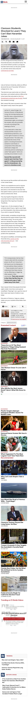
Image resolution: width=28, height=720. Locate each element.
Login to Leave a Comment (14, 618)
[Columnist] (5, 313)
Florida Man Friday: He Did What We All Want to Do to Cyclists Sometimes (13, 570)
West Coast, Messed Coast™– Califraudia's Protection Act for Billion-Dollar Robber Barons (14, 687)
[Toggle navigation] (25, 1)
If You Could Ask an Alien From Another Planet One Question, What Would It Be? (14, 680)
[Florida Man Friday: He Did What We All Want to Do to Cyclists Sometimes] (14, 559)
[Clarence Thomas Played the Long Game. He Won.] (14, 513)
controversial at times (7, 70)
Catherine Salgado (6, 596)
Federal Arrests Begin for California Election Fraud (10, 594)
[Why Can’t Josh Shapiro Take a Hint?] (14, 467)
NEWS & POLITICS (11, 322)
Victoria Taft (4, 548)
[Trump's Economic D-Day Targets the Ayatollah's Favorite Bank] (14, 536)
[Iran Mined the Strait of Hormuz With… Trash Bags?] (14, 490)
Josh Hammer (4, 525)
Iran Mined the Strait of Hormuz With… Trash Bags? (13, 500)
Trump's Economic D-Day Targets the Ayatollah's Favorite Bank (13, 546)
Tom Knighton (5, 39)
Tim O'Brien (4, 480)
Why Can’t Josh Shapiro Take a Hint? (12, 477)
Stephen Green (5, 503)
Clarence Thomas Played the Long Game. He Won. (12, 523)
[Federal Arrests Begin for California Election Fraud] (14, 584)
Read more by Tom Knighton (19, 319)
